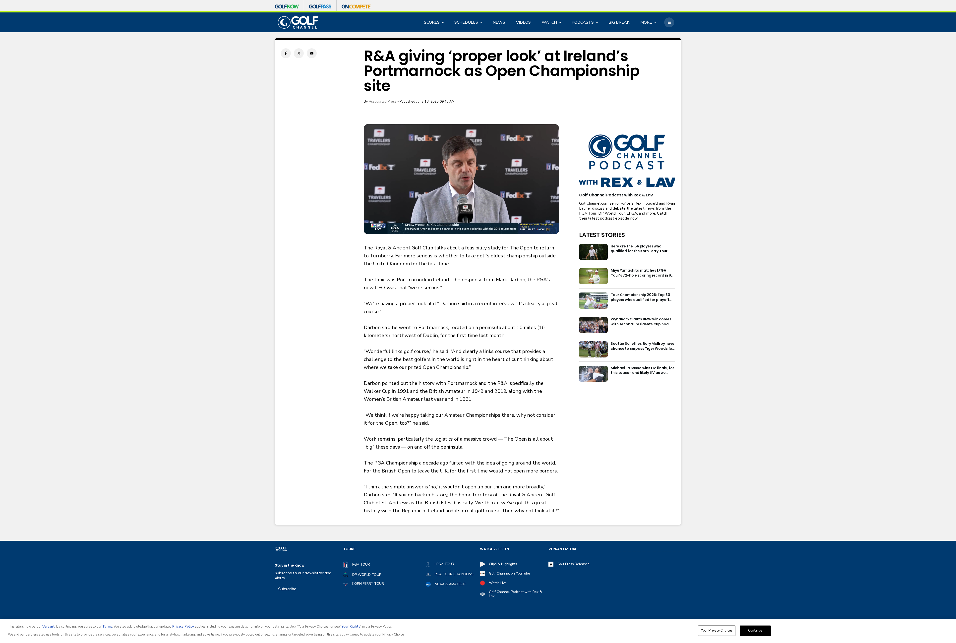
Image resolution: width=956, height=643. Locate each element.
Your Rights (351, 626)
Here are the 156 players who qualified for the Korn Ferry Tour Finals (639, 249)
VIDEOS (523, 22)
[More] (669, 22)
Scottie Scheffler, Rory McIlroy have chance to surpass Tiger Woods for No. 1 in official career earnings (642, 346)
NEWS (499, 22)
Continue (755, 630)
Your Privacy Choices (717, 630)
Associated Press (383, 101)
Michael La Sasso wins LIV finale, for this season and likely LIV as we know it (642, 371)
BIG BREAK (618, 22)
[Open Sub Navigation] (443, 22)
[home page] (298, 22)
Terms (107, 626)
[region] (478, 631)
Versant (48, 626)
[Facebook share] (286, 53)
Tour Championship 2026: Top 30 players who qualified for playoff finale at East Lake (640, 297)
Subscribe (287, 589)
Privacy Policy (183, 626)
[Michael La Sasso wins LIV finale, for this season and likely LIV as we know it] (593, 374)
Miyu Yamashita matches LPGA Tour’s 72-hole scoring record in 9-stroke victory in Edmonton (642, 273)
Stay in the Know (289, 565)
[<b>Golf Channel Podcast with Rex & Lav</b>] (627, 161)
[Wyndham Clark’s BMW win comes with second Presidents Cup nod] (593, 325)
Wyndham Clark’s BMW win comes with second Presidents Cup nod (641, 322)
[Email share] (312, 53)
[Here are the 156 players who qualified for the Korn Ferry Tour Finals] (593, 252)
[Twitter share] (299, 53)
